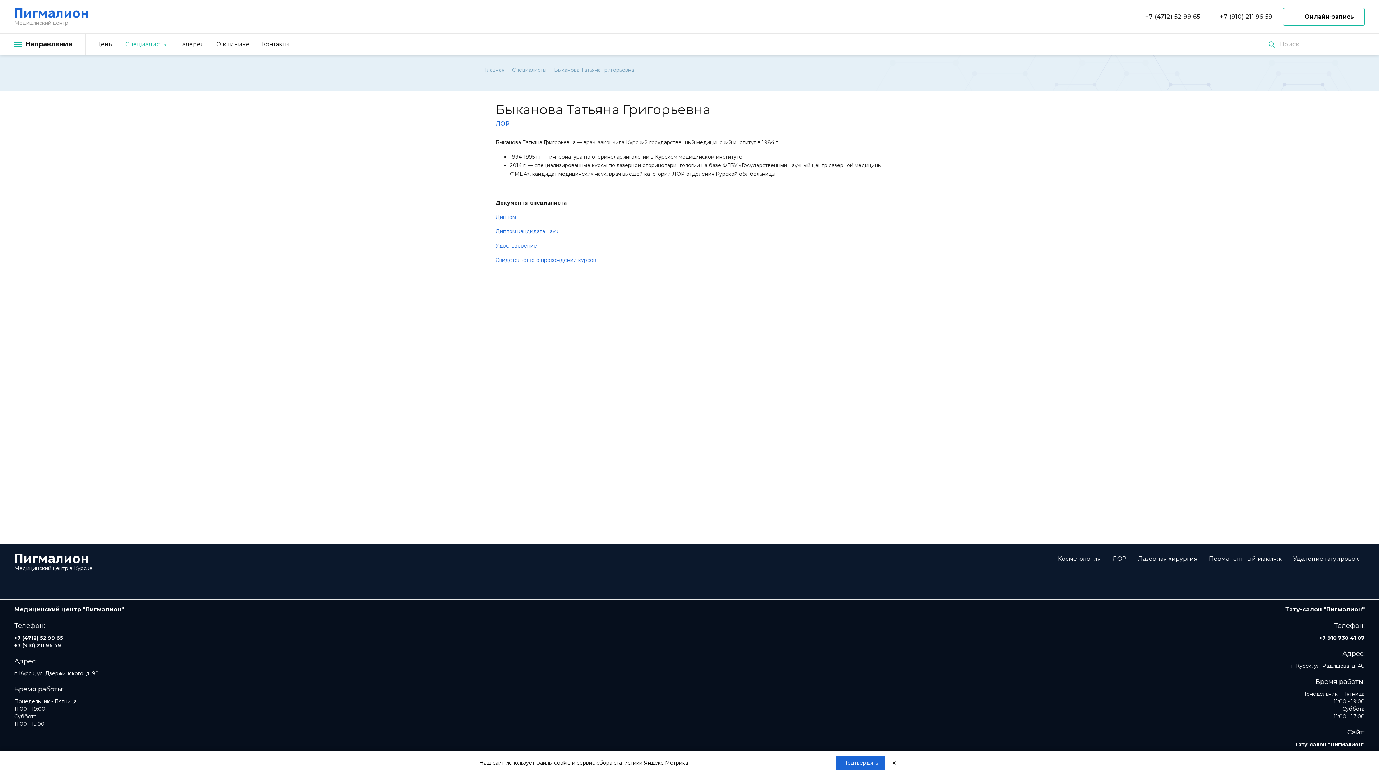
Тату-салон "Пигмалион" (1330, 744)
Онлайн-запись (1329, 16)
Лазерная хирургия (1168, 558)
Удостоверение (516, 246)
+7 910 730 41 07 (1342, 638)
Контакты (276, 44)
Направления (48, 44)
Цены (104, 44)
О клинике (233, 44)
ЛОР (1120, 558)
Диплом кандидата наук (527, 231)
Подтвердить (860, 763)
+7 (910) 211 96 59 (1246, 16)
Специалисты (146, 44)
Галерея (191, 44)
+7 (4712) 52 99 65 (1172, 16)
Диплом (506, 217)
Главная (495, 70)
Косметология (1079, 558)
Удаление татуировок (1326, 558)
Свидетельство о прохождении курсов (546, 260)
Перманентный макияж (1245, 558)
